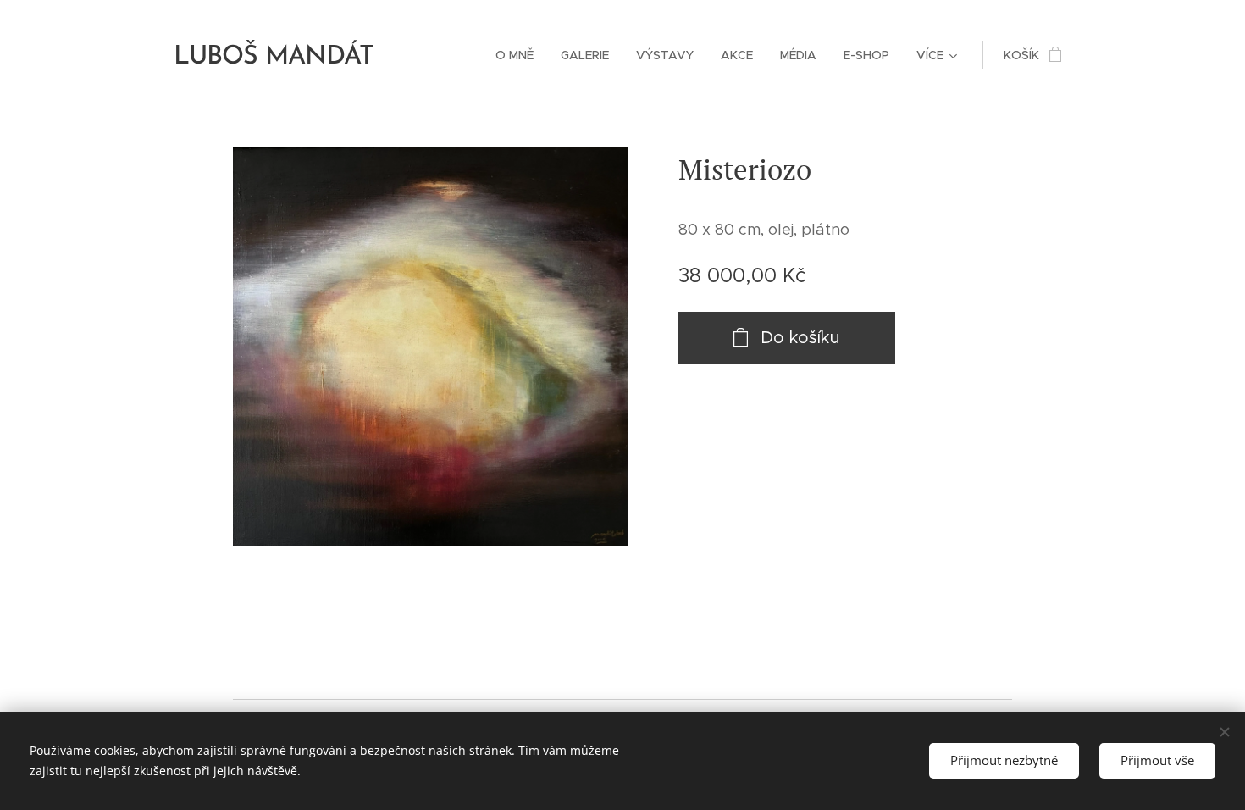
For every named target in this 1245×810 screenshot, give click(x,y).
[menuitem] (519, 55)
